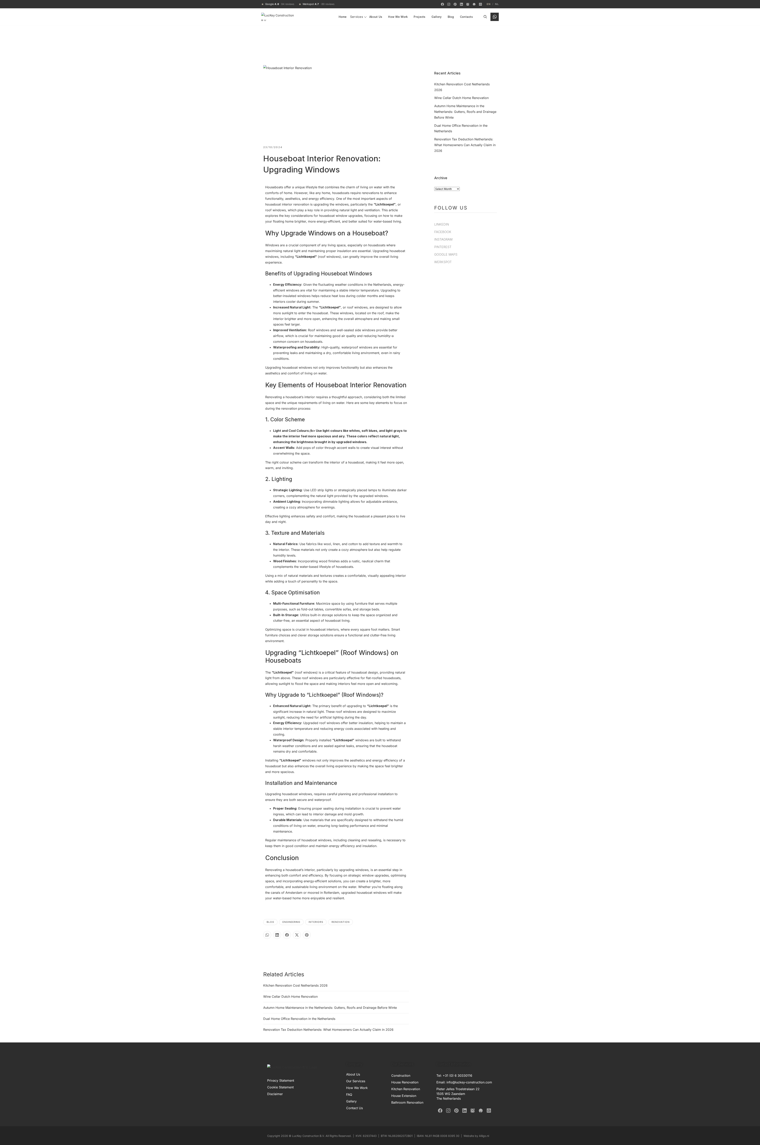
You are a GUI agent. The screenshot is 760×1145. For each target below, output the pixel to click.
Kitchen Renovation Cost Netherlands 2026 (295, 985)
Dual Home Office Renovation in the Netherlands (299, 1019)
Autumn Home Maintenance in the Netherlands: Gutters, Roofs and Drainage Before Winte (330, 1008)
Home (343, 16)
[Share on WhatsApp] (267, 935)
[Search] (485, 17)
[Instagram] (448, 4)
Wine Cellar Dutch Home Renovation (290, 996)
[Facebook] (442, 4)
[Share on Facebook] (287, 935)
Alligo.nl (484, 1135)
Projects (419, 16)
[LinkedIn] (461, 4)
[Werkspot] (474, 4)
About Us (375, 16)
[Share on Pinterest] (307, 935)
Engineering (291, 921)
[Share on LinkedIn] (277, 935)
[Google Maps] (467, 4)
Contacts (466, 16)
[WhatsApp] (494, 17)
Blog (451, 16)
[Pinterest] (455, 4)
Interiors (316, 921)
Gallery (436, 16)
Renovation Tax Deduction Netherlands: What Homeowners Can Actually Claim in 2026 (328, 1030)
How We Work (398, 16)
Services (356, 17)
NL (497, 4)
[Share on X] (297, 935)
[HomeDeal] (480, 4)
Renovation (341, 921)
